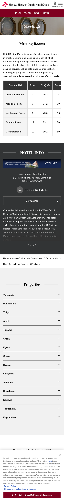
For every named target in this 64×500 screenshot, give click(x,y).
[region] (32, 475)
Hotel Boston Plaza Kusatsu (15, 264)
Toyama (7, 330)
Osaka (6, 356)
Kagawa (7, 400)
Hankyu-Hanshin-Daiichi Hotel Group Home (23, 258)
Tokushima (9, 408)
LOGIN (55, 6)
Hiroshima (9, 391)
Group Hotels (52, 258)
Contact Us (32, 201)
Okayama (8, 373)
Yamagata (8, 295)
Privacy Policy (10, 486)
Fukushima (9, 303)
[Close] (60, 454)
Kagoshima (9, 417)
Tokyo (6, 312)
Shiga (6, 338)
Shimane (8, 382)
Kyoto (6, 347)
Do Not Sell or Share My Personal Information (32, 495)
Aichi (6, 321)
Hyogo (7, 365)
